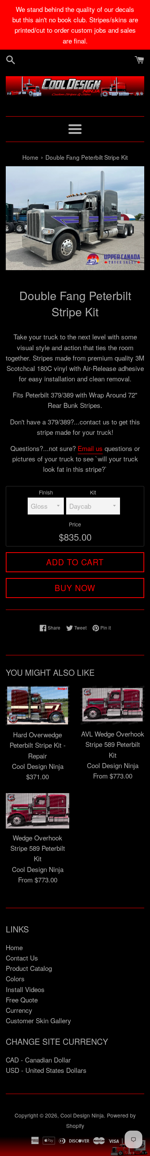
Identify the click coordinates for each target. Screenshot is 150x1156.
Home (14, 947)
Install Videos (25, 989)
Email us (90, 448)
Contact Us (22, 957)
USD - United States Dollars (46, 1070)
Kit (93, 492)
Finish (46, 492)
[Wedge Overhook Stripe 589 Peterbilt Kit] (37, 811)
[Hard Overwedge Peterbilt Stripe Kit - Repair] (37, 705)
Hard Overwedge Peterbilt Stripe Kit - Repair (38, 745)
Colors (15, 978)
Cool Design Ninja (82, 1115)
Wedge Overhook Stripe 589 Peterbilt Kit (37, 848)
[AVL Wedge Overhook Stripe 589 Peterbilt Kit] (112, 705)
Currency (19, 1010)
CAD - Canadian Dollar (38, 1059)
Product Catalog (29, 968)
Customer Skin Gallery (38, 1020)
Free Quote (22, 999)
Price (75, 524)
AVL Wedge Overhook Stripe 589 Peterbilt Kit (112, 744)
